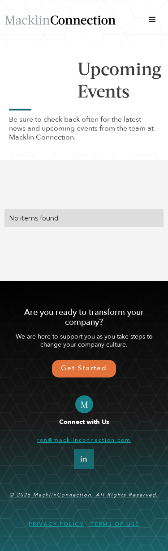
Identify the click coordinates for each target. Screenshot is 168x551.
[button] (152, 19)
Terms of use (113, 524)
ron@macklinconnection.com (84, 440)
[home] (60, 20)
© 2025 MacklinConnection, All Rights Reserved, (84, 495)
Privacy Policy (56, 524)
